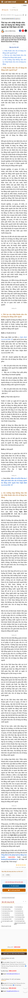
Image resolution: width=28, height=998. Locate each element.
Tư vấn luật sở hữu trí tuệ (7, 911)
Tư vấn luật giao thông (19, 917)
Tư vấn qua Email (14, 890)
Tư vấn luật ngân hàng (19, 921)
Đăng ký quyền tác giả (6, 926)
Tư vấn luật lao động (6, 909)
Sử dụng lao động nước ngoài (8, 897)
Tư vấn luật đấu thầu (19, 919)
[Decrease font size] (23, 15)
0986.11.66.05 (12, 971)
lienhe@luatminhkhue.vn (13, 973)
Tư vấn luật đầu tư (19, 907)
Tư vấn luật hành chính (6, 919)
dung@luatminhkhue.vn (12, 991)
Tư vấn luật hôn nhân (19, 915)
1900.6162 (17, 947)
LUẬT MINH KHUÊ (11, 2)
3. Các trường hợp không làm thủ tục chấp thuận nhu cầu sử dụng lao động (14, 62)
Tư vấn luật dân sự (6, 913)
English (24, 5)
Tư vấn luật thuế (18, 909)
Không (8, 875)
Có (3, 875)
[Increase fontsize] (26, 15)
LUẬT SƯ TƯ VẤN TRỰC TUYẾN (14, 950)
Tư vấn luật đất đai (6, 915)
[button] (26, 31)
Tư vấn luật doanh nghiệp (7, 907)
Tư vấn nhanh (14, 886)
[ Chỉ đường (16, 985)
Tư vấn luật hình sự (19, 911)
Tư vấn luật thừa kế (19, 913)
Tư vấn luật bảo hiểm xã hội (7, 917)
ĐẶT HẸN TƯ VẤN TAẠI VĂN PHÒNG (14, 953)
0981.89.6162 (12, 988)
